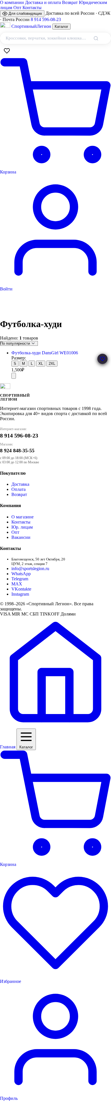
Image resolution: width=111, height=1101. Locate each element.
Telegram (19, 578)
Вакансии (20, 537)
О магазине (22, 516)
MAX (16, 583)
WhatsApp (21, 573)
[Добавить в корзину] (13, 376)
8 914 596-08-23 (46, 19)
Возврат (70, 2)
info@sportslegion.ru (30, 568)
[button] (102, 359)
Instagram (20, 594)
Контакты (32, 7)
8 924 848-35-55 (17, 450)
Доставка (20, 484)
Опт (17, 7)
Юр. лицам (22, 527)
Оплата (18, 489)
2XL (52, 363)
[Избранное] (7, 51)
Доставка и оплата (43, 2)
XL (40, 363)
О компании (12, 2)
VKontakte (21, 589)
